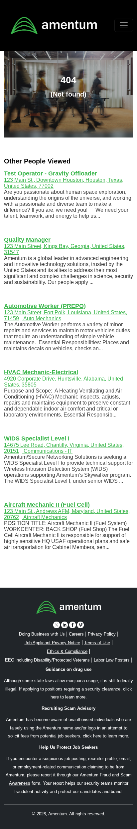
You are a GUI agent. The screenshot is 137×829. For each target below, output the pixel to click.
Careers (76, 634)
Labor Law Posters (112, 660)
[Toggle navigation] (123, 25)
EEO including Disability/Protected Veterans (47, 660)
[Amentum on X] (56, 624)
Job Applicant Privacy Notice (52, 642)
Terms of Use (97, 642)
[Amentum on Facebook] (72, 624)
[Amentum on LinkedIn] (64, 624)
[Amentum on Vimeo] (80, 624)
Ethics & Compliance (67, 651)
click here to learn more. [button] (106, 735)
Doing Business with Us (42, 634)
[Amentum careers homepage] (68, 609)
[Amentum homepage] (54, 25)
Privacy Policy (102, 634)
